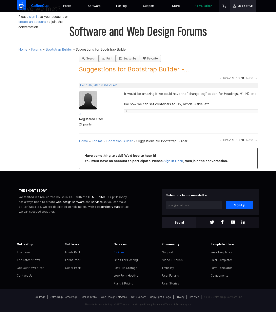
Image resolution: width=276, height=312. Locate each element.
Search (90, 58)
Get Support (138, 296)
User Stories (170, 283)
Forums (36, 49)
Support (148, 5)
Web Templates (221, 252)
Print (109, 58)
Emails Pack (73, 252)
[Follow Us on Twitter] (212, 222)
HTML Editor (203, 5)
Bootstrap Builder (59, 49)
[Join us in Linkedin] (243, 222)
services (97, 202)
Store (176, 5)
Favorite (152, 58)
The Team (24, 252)
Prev (227, 78)
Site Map (194, 296)
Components (219, 275)
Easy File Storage (125, 268)
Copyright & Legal (160, 296)
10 (238, 78)
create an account (32, 22)
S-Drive (119, 252)
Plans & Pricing (123, 283)
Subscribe (129, 58)
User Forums (170, 275)
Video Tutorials (172, 260)
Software (94, 5)
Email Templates (222, 260)
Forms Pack (72, 260)
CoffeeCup (25, 244)
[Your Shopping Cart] (224, 6)
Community (170, 244)
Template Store (222, 244)
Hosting (121, 5)
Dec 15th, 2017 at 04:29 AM (98, 85)
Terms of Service (174, 304)
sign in (34, 17)
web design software (70, 202)
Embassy (168, 268)
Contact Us (24, 275)
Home (22, 49)
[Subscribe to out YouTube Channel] (233, 222)
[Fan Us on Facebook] (222, 222)
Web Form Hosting (126, 275)
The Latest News (28, 260)
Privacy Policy (152, 304)
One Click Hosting (126, 260)
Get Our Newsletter (30, 268)
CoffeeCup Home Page (64, 296)
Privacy (180, 296)
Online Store (89, 296)
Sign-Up (239, 205)
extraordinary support (110, 206)
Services (120, 244)
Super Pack (73, 268)
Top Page (39, 296)
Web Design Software (114, 296)
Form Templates (221, 268)
